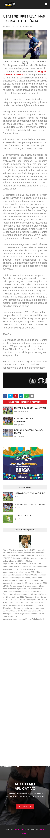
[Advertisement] (23, 641)
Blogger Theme (19, 829)
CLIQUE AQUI (25, 806)
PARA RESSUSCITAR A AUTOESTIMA (30, 504)
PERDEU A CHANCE (23, 516)
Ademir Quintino (11, 26)
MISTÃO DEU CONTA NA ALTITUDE (30, 408)
